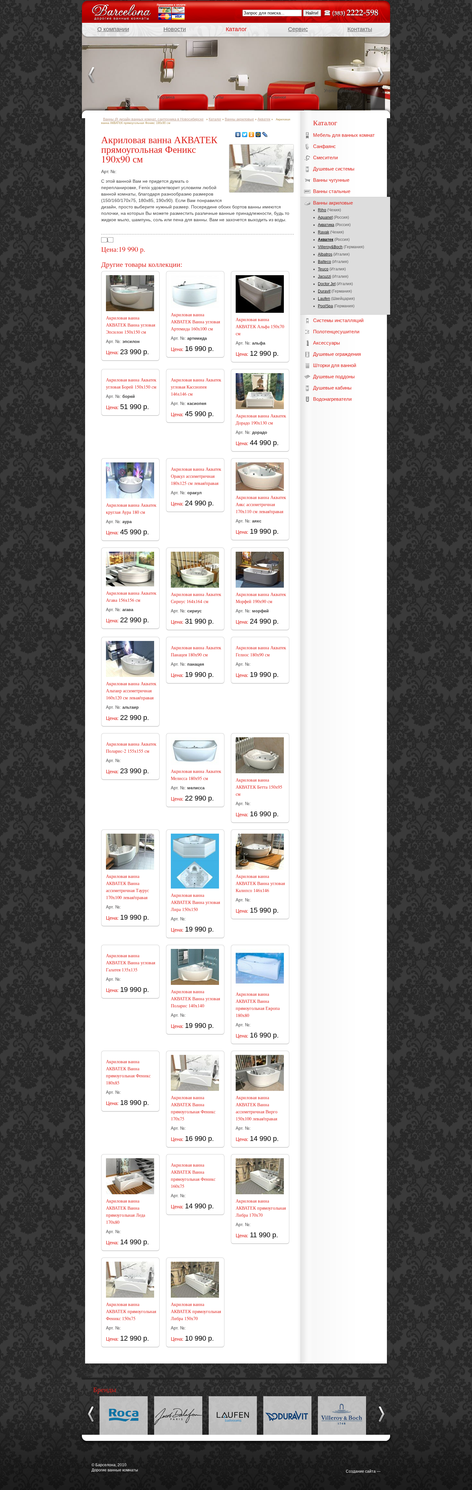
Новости (174, 29)
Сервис (298, 29)
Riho (322, 210)
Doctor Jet (327, 284)
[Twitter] (244, 134)
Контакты (359, 29)
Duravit (324, 291)
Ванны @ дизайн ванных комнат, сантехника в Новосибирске (153, 119)
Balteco (324, 261)
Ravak (323, 232)
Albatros (325, 254)
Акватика (326, 225)
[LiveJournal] (265, 134)
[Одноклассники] (251, 134)
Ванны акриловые (239, 119)
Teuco (323, 269)
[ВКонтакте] (238, 134)
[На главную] (121, 11)
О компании (113, 29)
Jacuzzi (324, 276)
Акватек (325, 239)
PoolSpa (325, 306)
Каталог (236, 29)
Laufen (324, 298)
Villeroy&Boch (330, 247)
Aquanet (325, 217)
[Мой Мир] (258, 134)
